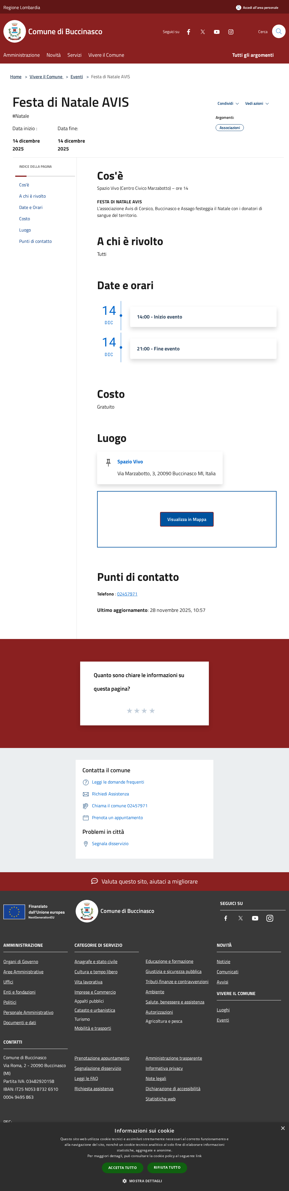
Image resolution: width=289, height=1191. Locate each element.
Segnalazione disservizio (98, 1068)
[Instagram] (228, 31)
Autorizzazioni (159, 1012)
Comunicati (227, 971)
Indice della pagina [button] (35, 166)
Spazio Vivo (130, 461)
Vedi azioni (254, 103)
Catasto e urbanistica (95, 1010)
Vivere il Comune (47, 76)
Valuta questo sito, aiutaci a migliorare (149, 881)
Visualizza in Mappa (186, 519)
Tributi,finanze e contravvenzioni (177, 981)
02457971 (127, 593)
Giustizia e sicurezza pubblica (174, 971)
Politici (9, 1002)
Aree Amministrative (23, 971)
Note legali (156, 1078)
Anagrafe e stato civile (96, 961)
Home (15, 76)
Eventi (77, 76)
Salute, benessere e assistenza (175, 1001)
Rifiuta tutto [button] (167, 1167)
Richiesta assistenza (94, 1088)
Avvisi (222, 981)
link (199, 1155)
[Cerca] (279, 31)
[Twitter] (200, 31)
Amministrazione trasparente (174, 1058)
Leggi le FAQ (86, 1078)
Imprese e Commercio (95, 992)
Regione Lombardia (21, 7)
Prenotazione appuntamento (102, 1058)
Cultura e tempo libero (96, 971)
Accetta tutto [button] (122, 1167)
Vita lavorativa (88, 981)
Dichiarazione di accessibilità (173, 1088)
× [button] (283, 1128)
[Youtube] (214, 31)
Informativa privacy (164, 1068)
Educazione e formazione (169, 961)
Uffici (8, 981)
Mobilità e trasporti (93, 1028)
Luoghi (223, 1009)
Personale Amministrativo (28, 1012)
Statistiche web (161, 1098)
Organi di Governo (20, 961)
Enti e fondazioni (19, 992)
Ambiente (155, 991)
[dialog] (144, 1156)
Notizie (223, 961)
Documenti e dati (19, 1022)
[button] (144, 1180)
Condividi (226, 103)
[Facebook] (186, 31)
